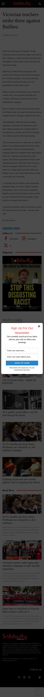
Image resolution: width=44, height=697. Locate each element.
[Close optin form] (39, 326)
